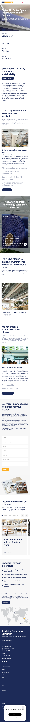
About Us (4, 701)
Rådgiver (4, 690)
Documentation (5, 672)
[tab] (15, 157)
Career (3, 703)
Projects (3, 669)
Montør (3, 687)
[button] (24, 2)
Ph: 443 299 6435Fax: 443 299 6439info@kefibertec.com (6, 657)
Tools (3, 674)
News (3, 677)
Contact (3, 706)
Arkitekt (3, 693)
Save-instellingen (15, 718)
